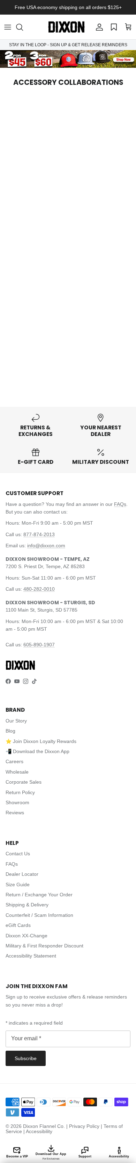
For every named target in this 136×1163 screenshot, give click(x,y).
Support (84, 1156)
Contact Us (18, 853)
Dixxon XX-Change (26, 935)
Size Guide (18, 884)
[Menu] (7, 27)
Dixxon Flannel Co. (44, 1126)
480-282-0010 (39, 589)
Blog (10, 731)
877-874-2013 (39, 534)
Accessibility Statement (31, 956)
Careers (14, 761)
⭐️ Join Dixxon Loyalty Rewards (41, 741)
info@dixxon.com (46, 545)
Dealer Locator (22, 874)
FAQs (120, 504)
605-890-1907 (39, 644)
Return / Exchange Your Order (39, 894)
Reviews (15, 812)
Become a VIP (17, 1156)
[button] (23, 27)
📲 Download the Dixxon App (37, 751)
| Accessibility (37, 1131)
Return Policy (20, 792)
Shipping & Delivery (27, 904)
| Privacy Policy (83, 1126)
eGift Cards (18, 925)
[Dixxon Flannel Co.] (66, 27)
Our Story (16, 721)
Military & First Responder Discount (44, 945)
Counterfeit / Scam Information (39, 915)
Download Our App (51, 1156)
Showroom (17, 802)
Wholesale (17, 772)
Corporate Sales (23, 782)
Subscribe (26, 1058)
